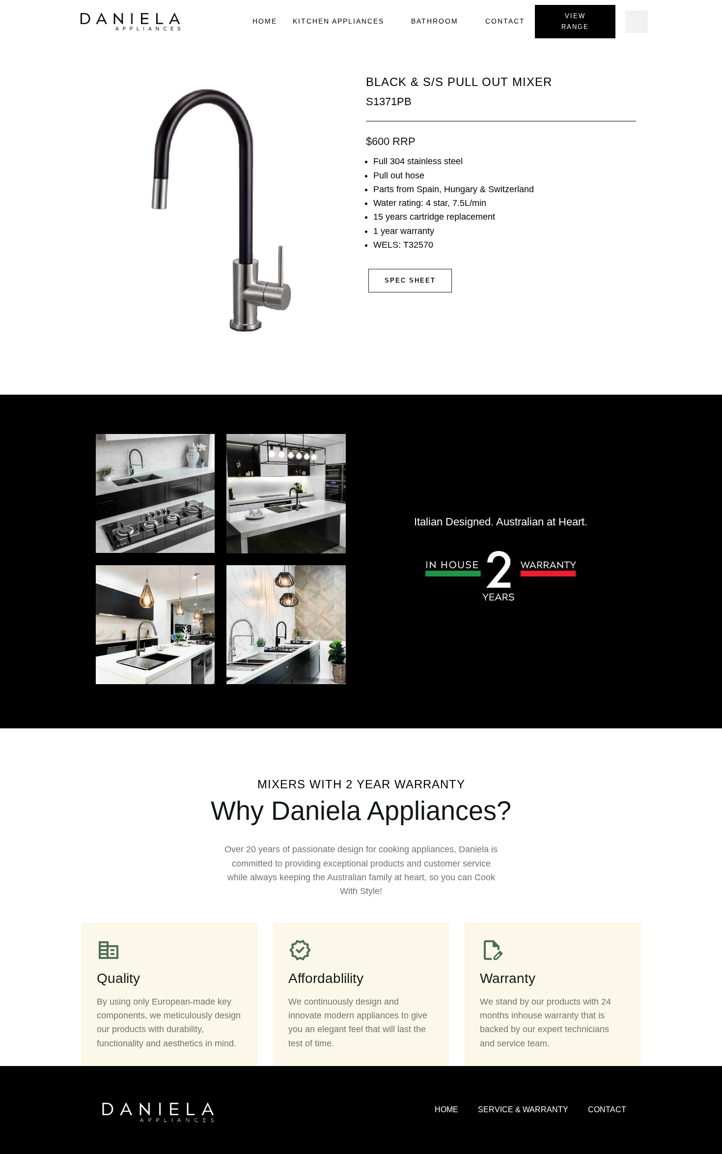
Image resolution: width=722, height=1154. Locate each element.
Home (264, 21)
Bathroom (434, 21)
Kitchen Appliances (338, 21)
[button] (636, 21)
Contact (505, 21)
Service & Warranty (523, 1109)
